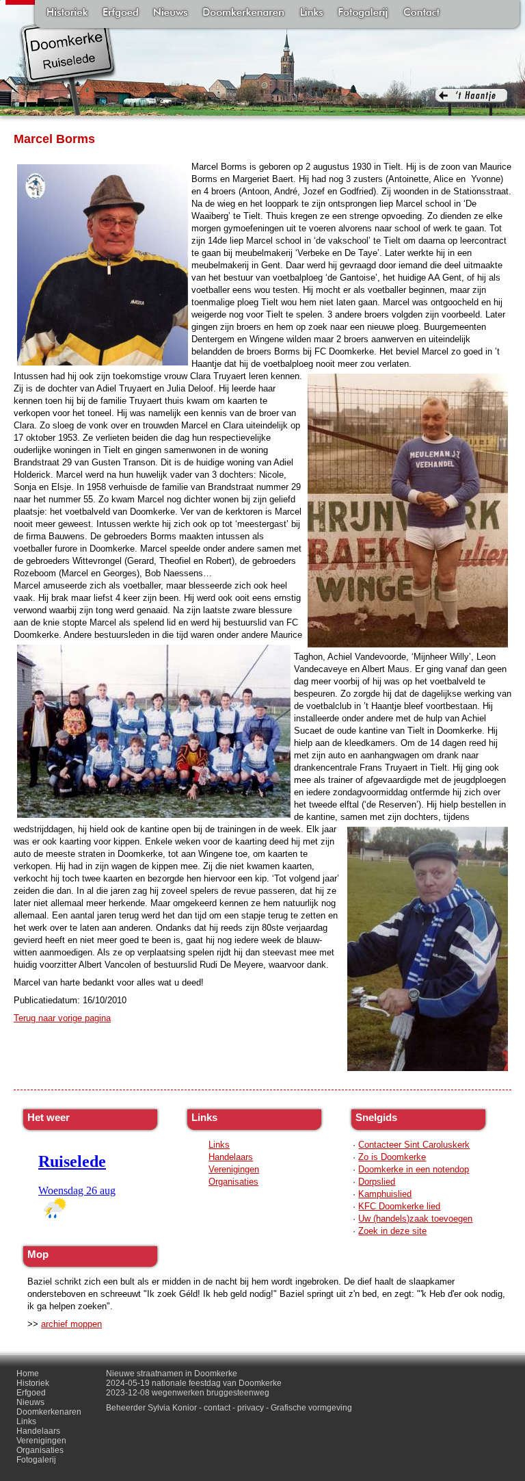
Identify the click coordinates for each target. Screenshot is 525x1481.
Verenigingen (233, 1169)
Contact (421, 13)
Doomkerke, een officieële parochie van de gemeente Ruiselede (68, 64)
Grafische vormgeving (311, 1408)
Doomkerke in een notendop (413, 1169)
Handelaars (230, 1157)
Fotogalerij (363, 13)
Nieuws (170, 13)
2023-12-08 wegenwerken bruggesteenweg (187, 1393)
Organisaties (233, 1181)
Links (311, 13)
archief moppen (71, 1324)
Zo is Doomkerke (392, 1157)
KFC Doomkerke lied (399, 1206)
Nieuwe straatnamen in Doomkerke (171, 1373)
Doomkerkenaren (243, 13)
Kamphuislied (385, 1194)
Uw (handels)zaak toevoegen (415, 1218)
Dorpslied (376, 1181)
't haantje (471, 102)
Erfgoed (121, 13)
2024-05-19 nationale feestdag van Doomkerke (194, 1383)
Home (27, 1373)
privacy (250, 1408)
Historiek (67, 13)
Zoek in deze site (392, 1231)
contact (217, 1408)
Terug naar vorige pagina (62, 1018)
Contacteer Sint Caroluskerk (414, 1144)
